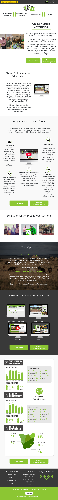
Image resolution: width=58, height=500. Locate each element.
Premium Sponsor (49, 61)
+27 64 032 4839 (29, 477)
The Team (11, 477)
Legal (11, 483)
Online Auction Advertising (7, 14)
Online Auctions (36, 14)
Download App (11, 480)
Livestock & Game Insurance (21, 14)
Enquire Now (33, 61)
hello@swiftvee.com (29, 474)
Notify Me (29, 493)
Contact (50, 14)
